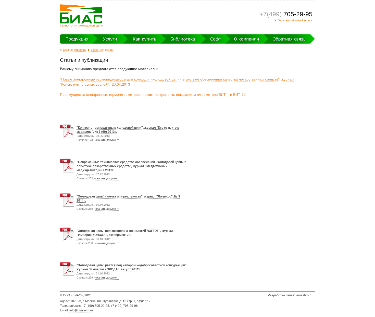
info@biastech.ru (81, 310)
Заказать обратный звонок (295, 20)
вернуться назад (101, 49)
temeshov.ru (304, 295)
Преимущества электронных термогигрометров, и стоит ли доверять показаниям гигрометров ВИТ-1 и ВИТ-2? (153, 94)
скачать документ (107, 140)
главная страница (74, 49)
